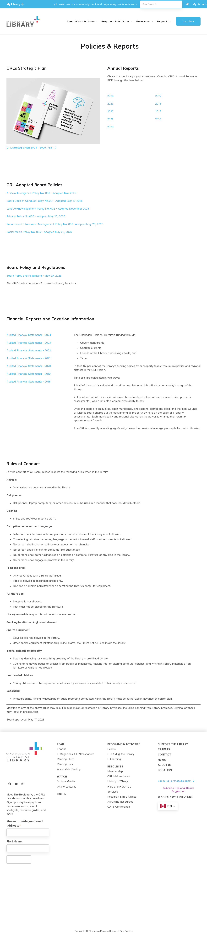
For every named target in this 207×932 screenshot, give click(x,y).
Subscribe (19, 859)
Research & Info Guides (121, 796)
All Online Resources (120, 801)
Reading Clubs (65, 759)
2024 (110, 95)
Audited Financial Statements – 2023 (28, 342)
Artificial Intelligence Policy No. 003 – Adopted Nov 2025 (41, 193)
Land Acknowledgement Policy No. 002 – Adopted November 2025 (47, 208)
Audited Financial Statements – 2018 (28, 381)
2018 (158, 103)
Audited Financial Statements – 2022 (28, 350)
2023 (110, 103)
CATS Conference (118, 806)
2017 (158, 111)
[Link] (187, 4)
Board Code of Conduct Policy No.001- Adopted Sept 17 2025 (44, 200)
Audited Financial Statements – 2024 (28, 335)
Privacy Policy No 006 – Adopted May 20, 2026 (35, 216)
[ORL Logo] (24, 752)
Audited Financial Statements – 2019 (28, 373)
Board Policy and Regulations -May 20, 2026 (33, 275)
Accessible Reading (69, 769)
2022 (110, 111)
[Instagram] (22, 784)
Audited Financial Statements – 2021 (28, 358)
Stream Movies (66, 781)
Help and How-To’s (119, 786)
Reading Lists (65, 764)
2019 (158, 95)
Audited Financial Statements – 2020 (28, 366)
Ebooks (61, 749)
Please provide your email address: (24, 823)
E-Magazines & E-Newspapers (75, 754)
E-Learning (114, 759)
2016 (158, 119)
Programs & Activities (115, 21)
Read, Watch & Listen (81, 21)
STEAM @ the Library (120, 754)
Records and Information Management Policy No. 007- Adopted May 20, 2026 (54, 224)
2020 (110, 127)
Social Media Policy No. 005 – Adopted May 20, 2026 (39, 232)
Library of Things (118, 781)
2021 (110, 119)
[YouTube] (16, 784)
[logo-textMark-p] (23, 21)
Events (111, 749)
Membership (115, 771)
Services (112, 791)
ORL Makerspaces (118, 776)
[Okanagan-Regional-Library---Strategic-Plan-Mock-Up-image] (53, 111)
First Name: (14, 841)
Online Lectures (66, 786)
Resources (143, 21)
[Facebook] (9, 784)
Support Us (164, 21)
